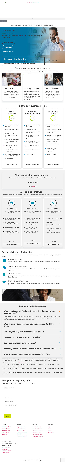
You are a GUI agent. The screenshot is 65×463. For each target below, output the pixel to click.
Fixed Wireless (5, 432)
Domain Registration (37, 429)
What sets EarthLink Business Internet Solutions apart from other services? (29, 312)
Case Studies (51, 432)
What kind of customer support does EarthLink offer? (27, 354)
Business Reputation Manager (22, 433)
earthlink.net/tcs (56, 411)
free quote (34, 186)
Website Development (38, 430)
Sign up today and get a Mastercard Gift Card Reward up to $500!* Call (32, 25)
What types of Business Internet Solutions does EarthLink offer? (29, 325)
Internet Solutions (6, 426)
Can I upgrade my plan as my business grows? (24, 331)
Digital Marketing (21, 427)
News (49, 429)
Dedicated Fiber (6, 430)
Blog (49, 427)
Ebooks (50, 430)
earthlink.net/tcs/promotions (22, 362)
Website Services (37, 427)
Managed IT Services (38, 436)
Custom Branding (21, 429)
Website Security (37, 432)
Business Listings (21, 430)
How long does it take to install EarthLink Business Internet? (30, 348)
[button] (32, 19)
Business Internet (6, 428)
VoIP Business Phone (37, 434)
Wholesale (4, 434)
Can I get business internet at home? (20, 343)
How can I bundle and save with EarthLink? (22, 337)
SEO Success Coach (22, 436)
